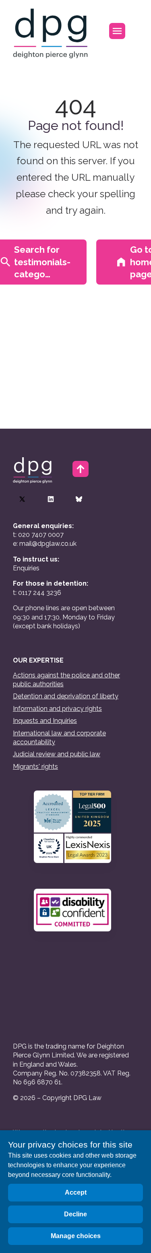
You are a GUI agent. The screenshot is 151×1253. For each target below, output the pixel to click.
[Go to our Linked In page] (51, 499)
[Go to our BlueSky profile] (79, 499)
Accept (76, 1192)
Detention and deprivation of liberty (65, 696)
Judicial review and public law (56, 754)
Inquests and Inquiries (45, 721)
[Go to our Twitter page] (22, 499)
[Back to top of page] (80, 469)
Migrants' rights (35, 766)
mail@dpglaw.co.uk (48, 543)
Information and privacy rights (57, 708)
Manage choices (76, 1235)
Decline (75, 1214)
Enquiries (26, 568)
